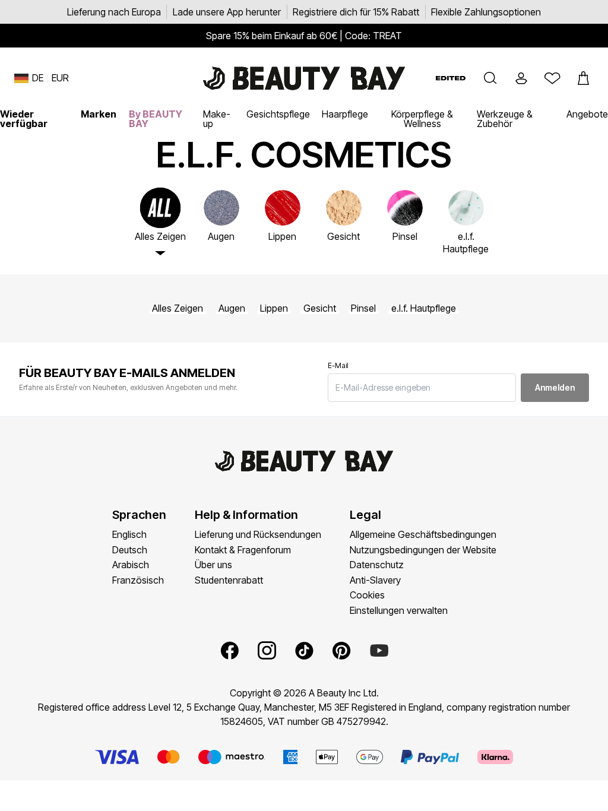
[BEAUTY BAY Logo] (304, 78)
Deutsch (129, 550)
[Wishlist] (552, 78)
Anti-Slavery (375, 580)
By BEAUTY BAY (155, 118)
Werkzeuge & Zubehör (505, 118)
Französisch (138, 580)
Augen (231, 308)
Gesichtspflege (278, 114)
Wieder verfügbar (24, 118)
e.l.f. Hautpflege (423, 308)
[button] (490, 78)
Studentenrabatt (229, 580)
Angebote (587, 114)
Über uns (213, 565)
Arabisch (130, 565)
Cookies (367, 595)
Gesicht (319, 308)
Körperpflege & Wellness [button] (422, 118)
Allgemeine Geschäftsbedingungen (423, 534)
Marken (98, 114)
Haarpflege (345, 114)
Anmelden (555, 387)
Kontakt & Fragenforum (243, 550)
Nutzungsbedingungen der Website (423, 550)
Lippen (274, 308)
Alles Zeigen (177, 308)
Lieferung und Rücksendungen (258, 534)
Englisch (129, 534)
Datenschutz (377, 565)
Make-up (216, 118)
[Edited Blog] (451, 78)
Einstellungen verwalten (399, 610)
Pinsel (363, 308)
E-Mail (338, 365)
